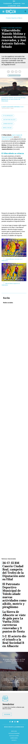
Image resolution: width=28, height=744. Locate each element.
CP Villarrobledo (8, 115)
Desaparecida (16, 3)
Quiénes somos (14, 738)
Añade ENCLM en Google (14, 75)
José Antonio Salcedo (9, 119)
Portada (8, 18)
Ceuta (23, 3)
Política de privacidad (14, 733)
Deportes (14, 18)
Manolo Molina (7, 127)
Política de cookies (14, 735)
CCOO (18, 6)
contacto (14, 740)
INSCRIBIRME (7, 714)
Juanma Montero (8, 123)
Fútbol (19, 18)
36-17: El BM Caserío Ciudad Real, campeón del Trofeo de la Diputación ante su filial (13, 571)
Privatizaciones (7, 3)
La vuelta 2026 (12, 6)
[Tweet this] (16, 71)
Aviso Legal (14, 731)
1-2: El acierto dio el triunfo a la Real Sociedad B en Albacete (14, 641)
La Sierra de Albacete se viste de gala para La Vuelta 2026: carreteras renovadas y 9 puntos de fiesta (14, 621)
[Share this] (12, 71)
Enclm (22, 106)
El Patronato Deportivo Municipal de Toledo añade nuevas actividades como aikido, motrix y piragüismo (14, 595)
